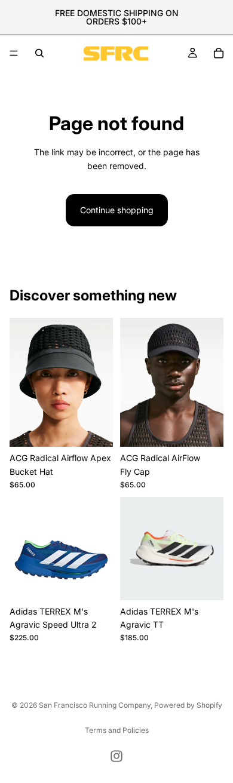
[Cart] (219, 53)
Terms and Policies (117, 730)
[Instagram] (116, 756)
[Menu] (13, 53)
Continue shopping (117, 210)
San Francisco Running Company (95, 705)
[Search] (39, 53)
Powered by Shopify (188, 705)
